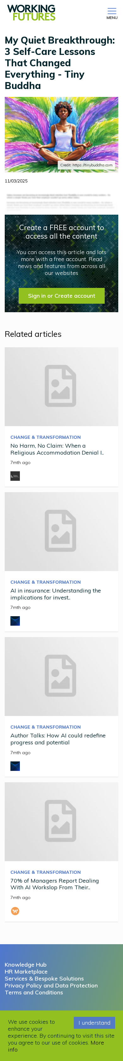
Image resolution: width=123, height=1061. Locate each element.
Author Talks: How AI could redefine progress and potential (58, 739)
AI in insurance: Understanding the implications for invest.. (55, 594)
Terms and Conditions (34, 992)
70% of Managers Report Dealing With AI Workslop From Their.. (54, 884)
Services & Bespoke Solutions (44, 978)
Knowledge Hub (26, 964)
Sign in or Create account (61, 295)
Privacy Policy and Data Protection (51, 985)
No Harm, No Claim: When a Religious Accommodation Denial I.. (57, 449)
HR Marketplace (26, 971)
